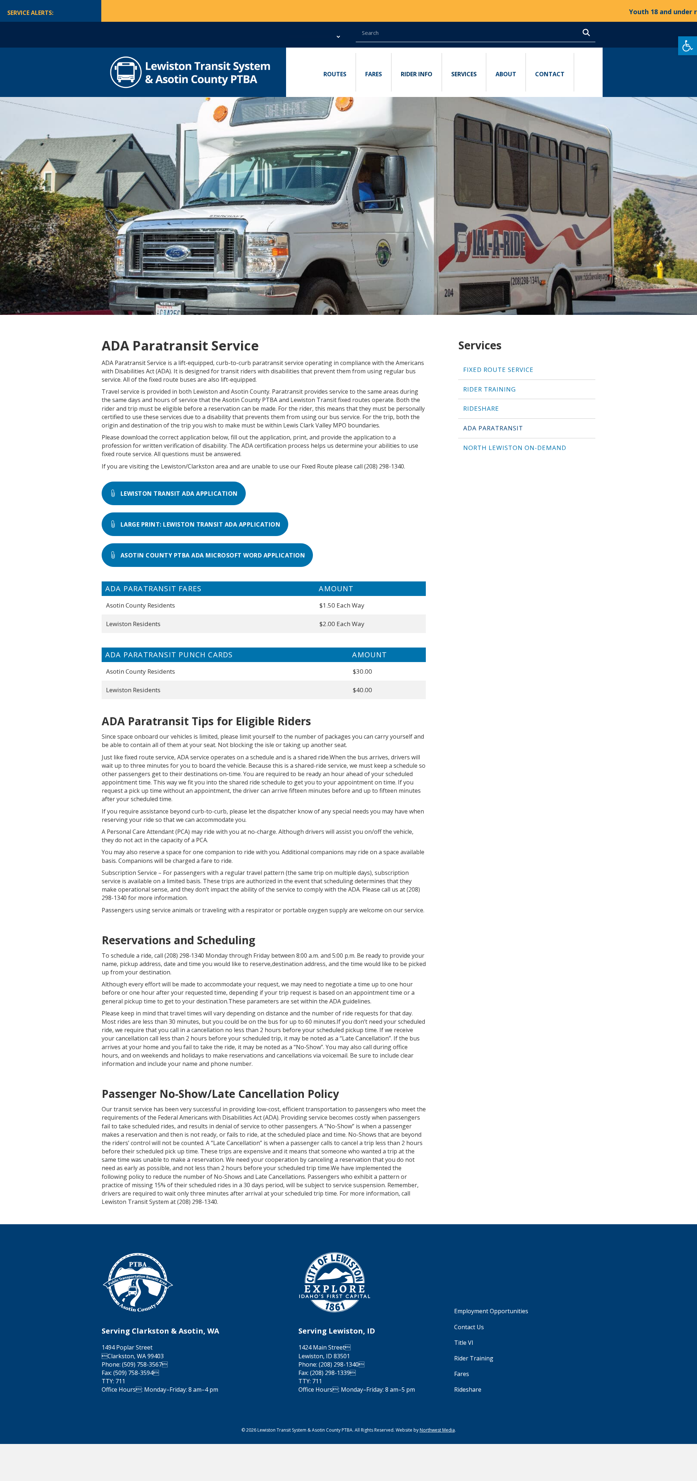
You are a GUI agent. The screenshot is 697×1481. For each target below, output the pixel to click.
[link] (687, 45)
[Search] (586, 33)
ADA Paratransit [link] (493, 428)
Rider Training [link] (489, 389)
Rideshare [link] (481, 408)
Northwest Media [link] (437, 1430)
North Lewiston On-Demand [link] (514, 447)
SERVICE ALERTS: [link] (30, 13)
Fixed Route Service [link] (498, 369)
